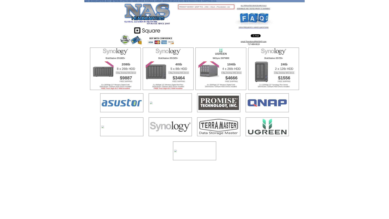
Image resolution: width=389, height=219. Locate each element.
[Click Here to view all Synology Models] (170, 140)
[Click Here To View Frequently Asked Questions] (253, 18)
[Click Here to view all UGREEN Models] (267, 140)
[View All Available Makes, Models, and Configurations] (147, 15)
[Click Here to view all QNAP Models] (267, 116)
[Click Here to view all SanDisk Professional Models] (122, 140)
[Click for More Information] (147, 33)
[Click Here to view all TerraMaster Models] (219, 140)
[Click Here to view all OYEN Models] (170, 116)
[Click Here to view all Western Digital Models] (195, 164)
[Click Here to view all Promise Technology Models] (219, 116)
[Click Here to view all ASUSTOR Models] (122, 116)
